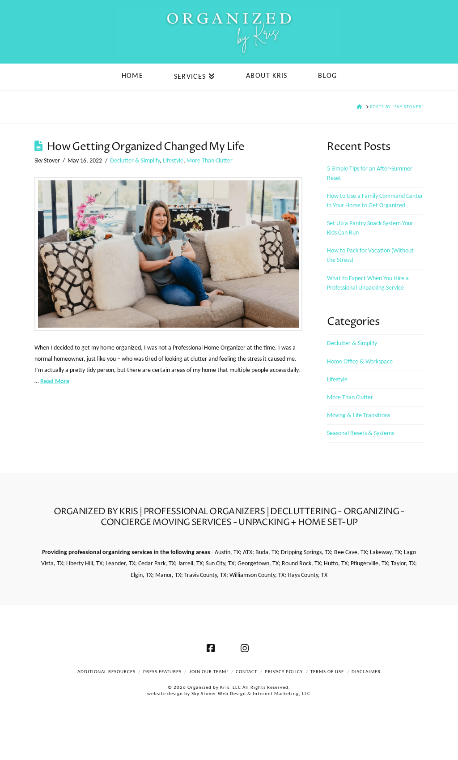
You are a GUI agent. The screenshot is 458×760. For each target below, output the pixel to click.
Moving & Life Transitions (358, 415)
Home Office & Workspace (360, 362)
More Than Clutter (210, 161)
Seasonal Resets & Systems (360, 433)
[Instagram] (246, 648)
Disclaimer (366, 672)
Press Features (162, 672)
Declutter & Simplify (135, 161)
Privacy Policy (284, 672)
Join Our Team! (209, 672)
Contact (246, 672)
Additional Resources (106, 672)
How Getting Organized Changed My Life (145, 147)
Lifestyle (173, 161)
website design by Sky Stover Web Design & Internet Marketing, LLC (228, 694)
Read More (54, 381)
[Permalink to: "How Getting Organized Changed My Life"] (168, 253)
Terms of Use (327, 672)
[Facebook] (212, 648)
